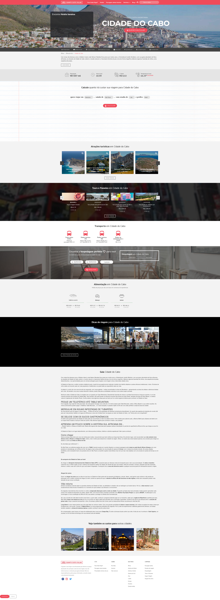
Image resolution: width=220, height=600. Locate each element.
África (62, 53)
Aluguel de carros (149, 578)
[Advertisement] (110, 125)
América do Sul (131, 573)
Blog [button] (133, 2)
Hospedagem (148, 571)
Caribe (129, 578)
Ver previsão (150, 75)
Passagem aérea (149, 565)
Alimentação (142, 49)
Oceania (130, 584)
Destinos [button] (126, 2)
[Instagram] (66, 579)
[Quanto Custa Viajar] (72, 2)
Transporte (154, 49)
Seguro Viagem (148, 576)
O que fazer (91, 49)
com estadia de (122, 97)
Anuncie (113, 568)
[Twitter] (70, 579)
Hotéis (102, 2)
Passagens (66, 49)
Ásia (129, 576)
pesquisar (92, 269)
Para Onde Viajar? (92, 2)
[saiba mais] (82, 153)
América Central (132, 571)
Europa (129, 581)
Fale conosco (114, 571)
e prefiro (139, 97)
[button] (88, 97)
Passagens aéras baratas (100, 568)
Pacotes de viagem (149, 568)
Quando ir (129, 49)
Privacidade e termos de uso (101, 571)
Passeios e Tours (105, 49)
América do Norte (132, 568)
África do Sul (69, 53)
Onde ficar (78, 49)
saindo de (99, 97)
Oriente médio (131, 586)
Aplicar (13, 596)
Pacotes (117, 49)
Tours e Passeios (149, 573)
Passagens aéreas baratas (113, 2)
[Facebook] (63, 579)
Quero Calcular (136, 30)
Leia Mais (65, 65)
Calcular (111, 106)
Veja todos (110, 178)
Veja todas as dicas (69, 355)
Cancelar (5, 596)
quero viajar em (76, 97)
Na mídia (113, 565)
